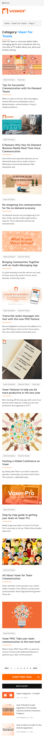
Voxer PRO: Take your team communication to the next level (21, 640)
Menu (7, 3)
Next (35, 668)
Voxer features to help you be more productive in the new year (21, 391)
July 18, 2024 (22, 698)
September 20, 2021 (25, 718)
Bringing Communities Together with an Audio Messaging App (20, 263)
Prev (7, 668)
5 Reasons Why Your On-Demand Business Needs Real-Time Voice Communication (21, 148)
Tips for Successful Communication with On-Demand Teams (21, 88)
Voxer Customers (9, 257)
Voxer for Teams (9, 80)
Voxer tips (21, 80)
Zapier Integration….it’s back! (28, 693)
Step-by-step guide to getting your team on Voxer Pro (19, 516)
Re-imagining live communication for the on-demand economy (21, 206)
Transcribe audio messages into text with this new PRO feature (20, 317)
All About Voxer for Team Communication (17, 577)
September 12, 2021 (25, 732)
